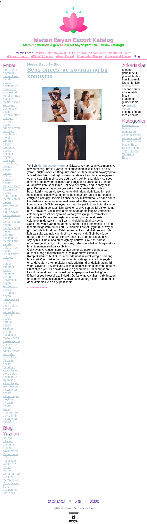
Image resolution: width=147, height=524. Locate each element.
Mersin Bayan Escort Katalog (74, 40)
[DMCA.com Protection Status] (73, 522)
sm (91, 508)
